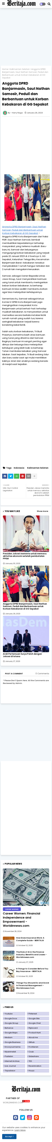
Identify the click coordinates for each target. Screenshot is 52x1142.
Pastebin (9, 1056)
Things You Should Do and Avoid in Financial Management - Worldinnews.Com (32, 985)
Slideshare (34, 1056)
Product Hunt (35, 1032)
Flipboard (33, 1028)
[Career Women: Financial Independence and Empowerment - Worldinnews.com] (26, 887)
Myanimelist (10, 1051)
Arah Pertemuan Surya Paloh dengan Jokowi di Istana (22, 655)
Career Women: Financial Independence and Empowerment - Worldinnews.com (21, 919)
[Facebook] (4, 476)
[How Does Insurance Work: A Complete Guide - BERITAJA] (8, 942)
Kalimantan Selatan (20, 69)
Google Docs (11, 1018)
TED (30, 1061)
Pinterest (33, 1013)
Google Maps (11, 1032)
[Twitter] (10, 476)
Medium (8, 1037)
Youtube (9, 1013)
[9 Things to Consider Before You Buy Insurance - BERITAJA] (8, 972)
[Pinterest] (22, 476)
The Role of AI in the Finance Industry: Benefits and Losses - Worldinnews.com (31, 955)
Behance (9, 1028)
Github (32, 1042)
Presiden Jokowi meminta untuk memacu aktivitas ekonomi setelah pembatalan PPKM (25, 556)
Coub (31, 1051)
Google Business (13, 1042)
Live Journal (10, 1066)
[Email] (28, 476)
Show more (42, 511)
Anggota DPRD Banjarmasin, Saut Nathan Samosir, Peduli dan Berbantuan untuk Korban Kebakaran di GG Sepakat (25, 606)
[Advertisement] (26, 37)
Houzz (31, 1070)
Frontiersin (33, 1046)
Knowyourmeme (13, 1046)
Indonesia (19, 468)
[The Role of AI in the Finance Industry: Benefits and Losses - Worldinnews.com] (8, 956)
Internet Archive (12, 1061)
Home (5, 69)
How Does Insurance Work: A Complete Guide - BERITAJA (30, 939)
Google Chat (35, 1023)
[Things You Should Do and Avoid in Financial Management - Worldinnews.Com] (8, 987)
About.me (33, 1037)
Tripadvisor (10, 1070)
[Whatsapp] (16, 476)
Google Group (11, 1023)
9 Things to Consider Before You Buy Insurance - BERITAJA (32, 970)
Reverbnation (35, 1066)
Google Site (34, 1018)
